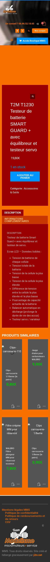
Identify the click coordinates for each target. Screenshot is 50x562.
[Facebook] (17, 31)
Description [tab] (12, 212)
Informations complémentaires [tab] (16, 220)
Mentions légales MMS (16, 509)
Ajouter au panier (25, 176)
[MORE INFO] (18, 406)
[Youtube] (22, 31)
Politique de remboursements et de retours (25, 517)
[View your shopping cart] (44, 23)
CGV (8, 522)
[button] (32, 96)
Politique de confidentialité (21, 512)
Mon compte (40, 31)
